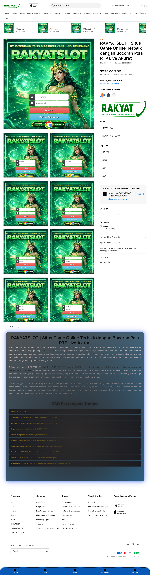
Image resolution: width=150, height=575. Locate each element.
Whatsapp (105, 572)
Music (13, 520)
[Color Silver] (114, 95)
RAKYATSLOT (9, 13)
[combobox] (75, 5)
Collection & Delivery (71, 507)
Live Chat (134, 572)
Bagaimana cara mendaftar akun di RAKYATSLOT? (29, 429)
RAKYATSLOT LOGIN (79, 13)
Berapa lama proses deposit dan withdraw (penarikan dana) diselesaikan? (37, 446)
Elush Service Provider (45, 515)
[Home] (12, 6)
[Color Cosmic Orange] (102, 95)
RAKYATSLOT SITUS (132, 13)
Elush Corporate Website (98, 515)
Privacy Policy (68, 524)
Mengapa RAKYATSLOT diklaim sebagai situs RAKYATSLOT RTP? (35, 423)
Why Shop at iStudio (96, 511)
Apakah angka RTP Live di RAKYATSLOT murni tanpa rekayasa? (34, 458)
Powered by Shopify (132, 557)
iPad (12, 507)
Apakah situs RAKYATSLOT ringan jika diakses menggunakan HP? (35, 452)
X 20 (104, 176)
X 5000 (106, 152)
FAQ (64, 520)
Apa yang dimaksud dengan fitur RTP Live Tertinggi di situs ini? (34, 417)
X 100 (104, 160)
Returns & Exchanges (71, 511)
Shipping (114, 74)
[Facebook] (101, 263)
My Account (67, 502)
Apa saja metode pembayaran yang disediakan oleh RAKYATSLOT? (35, 440)
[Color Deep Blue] (108, 95)
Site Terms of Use (69, 528)
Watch (13, 515)
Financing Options (43, 520)
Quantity (104, 209)
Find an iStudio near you (98, 507)
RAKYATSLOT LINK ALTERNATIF (29, 13)
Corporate (40, 507)
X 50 (104, 168)
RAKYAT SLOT (49, 13)
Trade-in (39, 524)
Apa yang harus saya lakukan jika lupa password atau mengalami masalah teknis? (41, 463)
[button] (9, 13)
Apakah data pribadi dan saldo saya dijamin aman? (29, 435)
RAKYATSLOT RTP (62, 13)
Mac (12, 502)
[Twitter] (105, 263)
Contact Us (67, 515)
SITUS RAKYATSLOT (19, 533)
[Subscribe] (46, 551)
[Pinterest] (109, 263)
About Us (92, 502)
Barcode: (118, 63)
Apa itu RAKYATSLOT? (19, 412)
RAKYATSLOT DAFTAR (97, 13)
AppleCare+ (41, 502)
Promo (15, 572)
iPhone (13, 511)
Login (45, 572)
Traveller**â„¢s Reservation (48, 528)
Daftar (75, 572)
